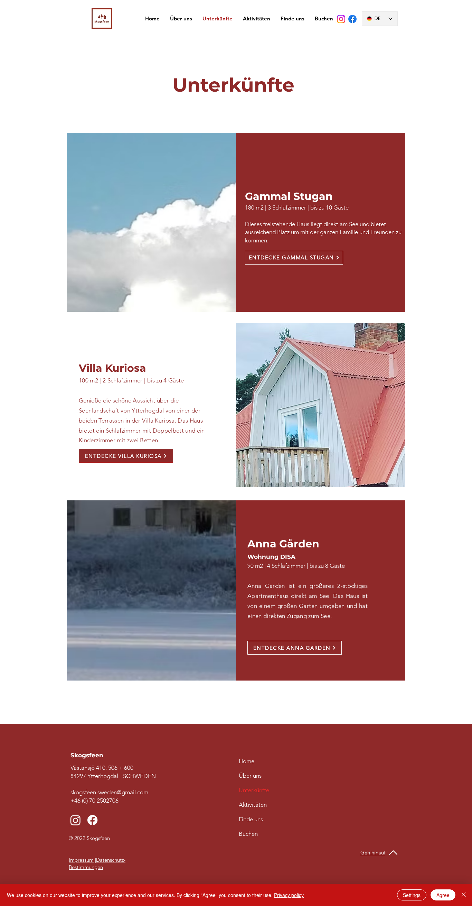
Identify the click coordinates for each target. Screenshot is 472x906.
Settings (412, 894)
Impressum (81, 860)
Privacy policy (289, 894)
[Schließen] (464, 894)
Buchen (248, 833)
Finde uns (251, 819)
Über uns (250, 775)
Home (246, 761)
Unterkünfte (254, 790)
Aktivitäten (253, 804)
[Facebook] (352, 19)
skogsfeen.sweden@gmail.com (109, 792)
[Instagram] (341, 19)
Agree (443, 894)
